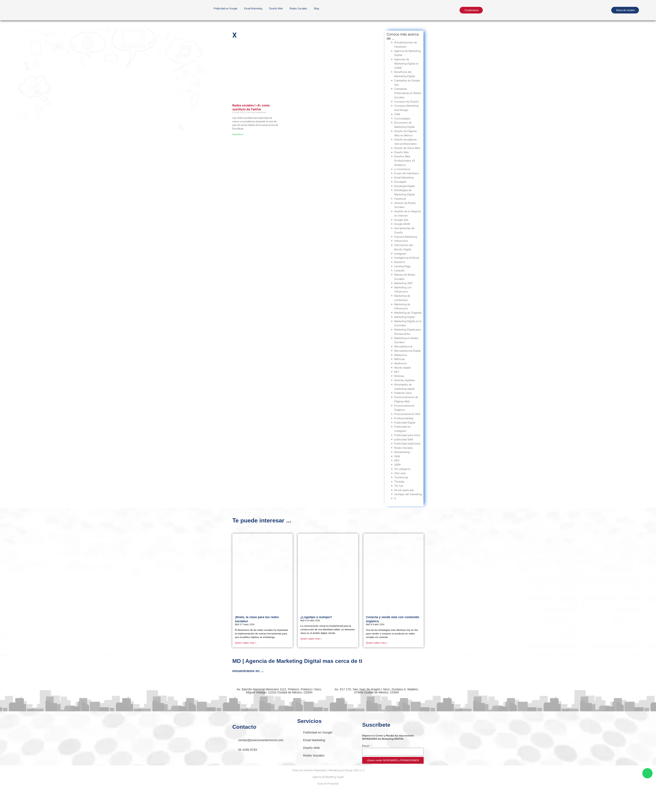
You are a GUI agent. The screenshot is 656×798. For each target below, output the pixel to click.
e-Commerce (402, 169)
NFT (396, 371)
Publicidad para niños (407, 435)
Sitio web (400, 473)
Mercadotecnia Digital (407, 350)
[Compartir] (35, 791)
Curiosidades (402, 118)
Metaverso (400, 355)
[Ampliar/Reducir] (7, 791)
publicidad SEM (403, 439)
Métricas (399, 359)
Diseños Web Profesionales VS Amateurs (404, 161)
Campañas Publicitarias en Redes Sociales (407, 93)
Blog (316, 8)
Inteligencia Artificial (406, 257)
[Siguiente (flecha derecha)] (21, 796)
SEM (397, 456)
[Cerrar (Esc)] (50, 791)
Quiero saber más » (245, 642)
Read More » (238, 134)
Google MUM (402, 224)
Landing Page (402, 266)
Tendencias (401, 477)
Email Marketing (253, 8)
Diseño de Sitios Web (407, 148)
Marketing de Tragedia (407, 312)
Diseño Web (401, 152)
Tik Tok (398, 485)
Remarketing (402, 452)
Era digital (400, 181)
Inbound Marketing (405, 236)
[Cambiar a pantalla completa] (21, 791)
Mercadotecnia (403, 346)
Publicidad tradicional (407, 443)
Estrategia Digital (404, 186)
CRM (397, 114)
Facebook (400, 198)
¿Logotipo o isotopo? (316, 617)
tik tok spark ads (404, 490)
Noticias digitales (404, 380)
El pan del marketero (406, 173)
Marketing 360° (403, 283)
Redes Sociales (298, 8)
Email (366, 745)
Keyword (399, 262)
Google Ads (401, 219)
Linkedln (399, 270)
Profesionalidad (403, 418)
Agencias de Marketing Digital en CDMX (406, 63)
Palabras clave (403, 392)
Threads (399, 481)
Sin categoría (402, 469)
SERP (397, 464)
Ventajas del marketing (408, 494)
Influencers (401, 240)
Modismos (400, 363)
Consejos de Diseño (406, 101)
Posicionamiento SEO (407, 414)
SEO (396, 460)
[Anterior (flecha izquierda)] (7, 796)
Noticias (399, 376)
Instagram (400, 253)
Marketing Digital (404, 317)
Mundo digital (402, 367)
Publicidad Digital (404, 422)
